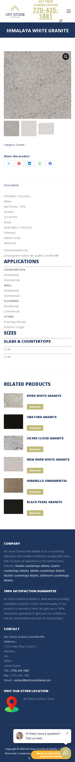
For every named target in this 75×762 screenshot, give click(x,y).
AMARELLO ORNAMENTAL (47, 481)
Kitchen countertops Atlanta (21, 575)
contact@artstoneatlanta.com (32, 680)
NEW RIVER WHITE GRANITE (48, 459)
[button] (65, 56)
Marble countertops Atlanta (47, 570)
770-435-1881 (45, 13)
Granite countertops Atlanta (32, 566)
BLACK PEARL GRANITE (44, 502)
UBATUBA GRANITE (42, 417)
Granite (20, 144)
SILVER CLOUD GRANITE (45, 438)
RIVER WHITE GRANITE (44, 396)
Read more (35, 407)
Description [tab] (11, 185)
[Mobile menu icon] (68, 11)
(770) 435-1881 (20, 670)
